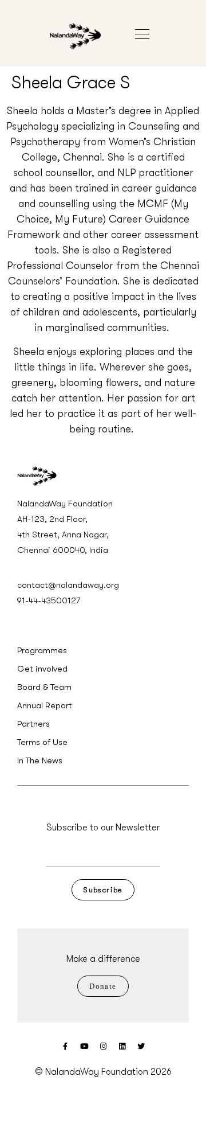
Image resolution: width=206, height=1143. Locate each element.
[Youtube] (84, 1046)
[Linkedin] (122, 1046)
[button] (148, 24)
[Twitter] (141, 1046)
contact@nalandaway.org (68, 585)
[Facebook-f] (65, 1046)
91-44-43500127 (48, 600)
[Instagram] (103, 1046)
